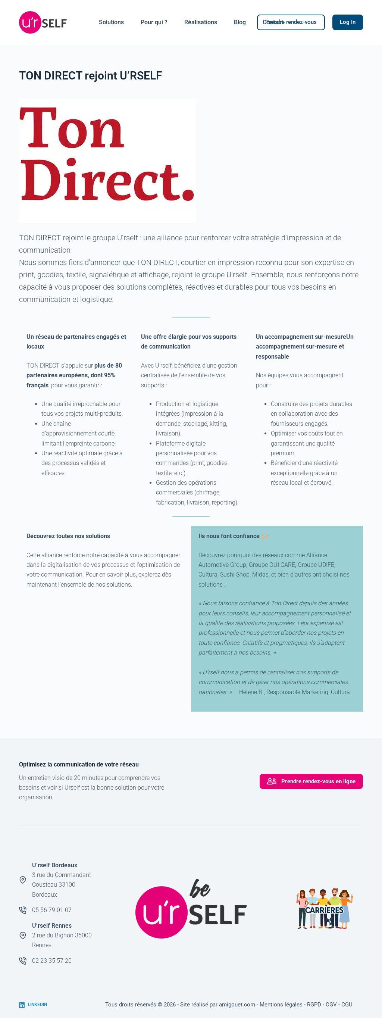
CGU (347, 1004)
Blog (240, 22)
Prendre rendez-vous (291, 22)
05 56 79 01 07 (52, 910)
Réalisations (200, 22)
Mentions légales (281, 1004)
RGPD (314, 1004)
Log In (348, 22)
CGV (331, 1004)
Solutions (111, 22)
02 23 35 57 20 (52, 960)
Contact (273, 22)
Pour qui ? (154, 22)
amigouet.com (237, 1004)
